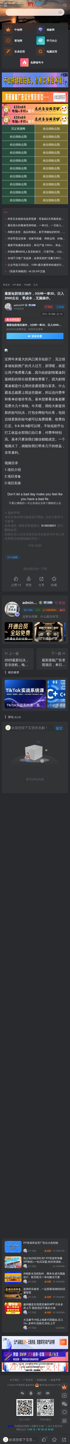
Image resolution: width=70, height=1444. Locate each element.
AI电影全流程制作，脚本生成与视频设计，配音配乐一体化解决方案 (44, 1275)
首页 (7, 284)
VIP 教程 (17, 284)
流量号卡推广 (38, 1426)
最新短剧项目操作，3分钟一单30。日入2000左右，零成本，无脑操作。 (34, 295)
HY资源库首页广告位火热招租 (40, 1242)
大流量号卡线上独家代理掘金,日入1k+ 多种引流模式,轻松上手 (43, 1321)
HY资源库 (20, 1384)
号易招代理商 (22, 1426)
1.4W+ (30, 609)
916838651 (48, 525)
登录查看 (36, 336)
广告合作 (28, 1380)
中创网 (27, 284)
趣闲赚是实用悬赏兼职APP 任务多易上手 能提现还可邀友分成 (43, 1306)
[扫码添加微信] (64, 1403)
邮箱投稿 (42, 1380)
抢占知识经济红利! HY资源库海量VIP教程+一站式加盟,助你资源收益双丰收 (43, 1261)
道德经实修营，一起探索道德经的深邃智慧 (44, 1290)
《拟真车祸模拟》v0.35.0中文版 (26, 271)
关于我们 (14, 1380)
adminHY (19, 305)
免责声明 (55, 1380)
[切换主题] (64, 1412)
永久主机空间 (55, 1426)
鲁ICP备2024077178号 (51, 1384)
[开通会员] (64, 1386)
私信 (61, 306)
